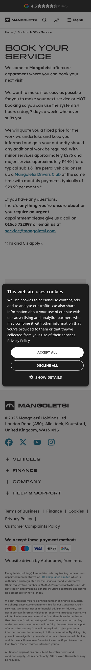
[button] (45, 377)
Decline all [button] (47, 365)
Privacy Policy (18, 340)
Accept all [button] (47, 352)
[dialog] (45, 335)
